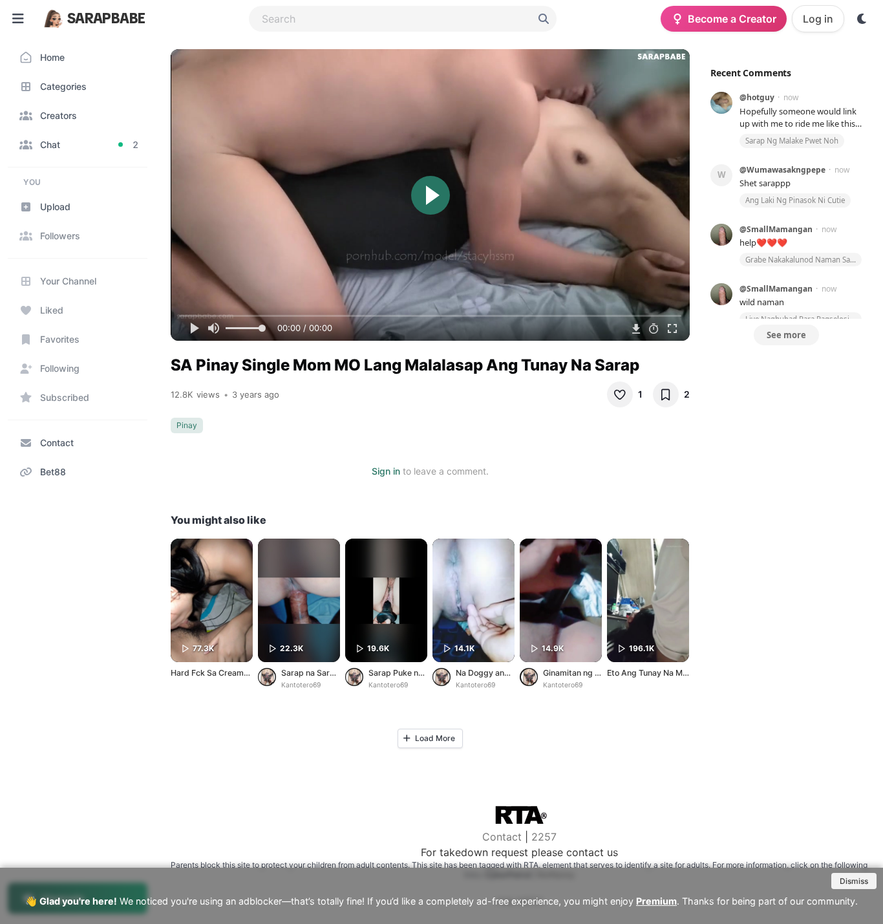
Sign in (386, 471)
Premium (656, 901)
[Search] (544, 19)
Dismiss (854, 881)
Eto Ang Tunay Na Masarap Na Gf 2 (673, 673)
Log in (818, 18)
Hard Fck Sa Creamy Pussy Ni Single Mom (250, 673)
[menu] (18, 19)
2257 (544, 836)
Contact (502, 836)
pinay (186, 425)
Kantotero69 (301, 685)
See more (786, 335)
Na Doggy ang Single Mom (505, 673)
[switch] (862, 19)
